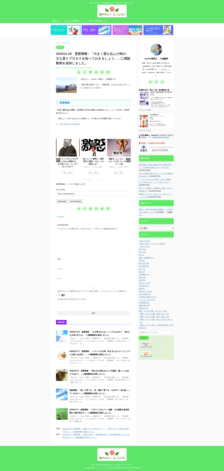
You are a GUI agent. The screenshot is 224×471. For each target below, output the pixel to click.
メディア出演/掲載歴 (71, 21)
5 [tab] (97, 179)
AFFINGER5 (136, 468)
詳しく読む (72, 173)
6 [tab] (100, 179)
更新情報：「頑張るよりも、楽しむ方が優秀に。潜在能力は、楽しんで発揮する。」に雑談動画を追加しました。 (124, 164)
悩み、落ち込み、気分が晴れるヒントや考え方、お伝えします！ (112, 465)
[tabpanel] (73, 158)
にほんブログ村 (146, 347)
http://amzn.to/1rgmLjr (161, 137)
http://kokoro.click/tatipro (69, 124)
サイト (59, 278)
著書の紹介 (56, 21)
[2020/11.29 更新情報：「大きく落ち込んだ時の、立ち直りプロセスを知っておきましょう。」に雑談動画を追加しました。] (96, 72)
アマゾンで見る (145, 110)
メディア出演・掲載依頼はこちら (95, 21)
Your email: (60, 189)
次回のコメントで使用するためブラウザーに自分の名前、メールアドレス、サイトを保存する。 (92, 291)
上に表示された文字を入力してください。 (72, 299)
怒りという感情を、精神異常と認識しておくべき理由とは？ (73, 161)
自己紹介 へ (165, 69)
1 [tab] (83, 179)
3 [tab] (90, 179)
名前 (59, 259)
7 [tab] (104, 179)
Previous (58, 160)
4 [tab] (93, 179)
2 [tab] (86, 179)
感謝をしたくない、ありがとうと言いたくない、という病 (98, 161)
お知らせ (61, 217)
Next (128, 160)
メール (60, 269)
